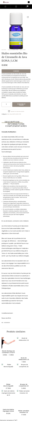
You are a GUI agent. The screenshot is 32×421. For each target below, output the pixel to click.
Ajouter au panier (21, 104)
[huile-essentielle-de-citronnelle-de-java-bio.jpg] (16, 30)
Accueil (4, 49)
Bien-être (23, 49)
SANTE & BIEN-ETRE (13, 49)
